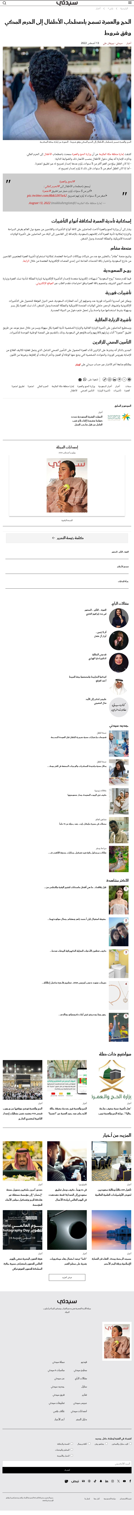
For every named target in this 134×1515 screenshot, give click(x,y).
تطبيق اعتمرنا (18, 386)
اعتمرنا (31, 386)
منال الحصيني (100, 703)
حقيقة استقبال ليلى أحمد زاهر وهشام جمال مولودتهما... (77, 919)
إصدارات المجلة (67, 447)
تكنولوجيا (83, 1185)
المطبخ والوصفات (62, 1450)
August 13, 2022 (39, 203)
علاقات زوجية (100, 791)
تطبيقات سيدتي (57, 1403)
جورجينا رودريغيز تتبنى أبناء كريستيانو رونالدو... (82, 1015)
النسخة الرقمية (67, 520)
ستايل (84, 1386)
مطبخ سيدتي (80, 1370)
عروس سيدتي (80, 1403)
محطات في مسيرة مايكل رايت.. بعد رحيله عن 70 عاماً (82, 824)
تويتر (78, 364)
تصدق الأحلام (123, 566)
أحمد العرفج (101, 681)
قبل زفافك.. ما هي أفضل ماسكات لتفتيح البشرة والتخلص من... (75, 887)
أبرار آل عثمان (100, 636)
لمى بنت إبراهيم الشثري (96, 614)
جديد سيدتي (119, 726)
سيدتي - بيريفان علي (113, 43)
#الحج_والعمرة (67, 181)
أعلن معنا (97, 1498)
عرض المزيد (67, 1278)
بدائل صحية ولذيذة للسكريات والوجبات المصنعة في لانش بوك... (76, 766)
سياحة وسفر (101, 848)
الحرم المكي (42, 386)
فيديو (84, 1362)
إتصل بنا (87, 1498)
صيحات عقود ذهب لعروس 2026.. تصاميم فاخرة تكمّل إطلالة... (74, 983)
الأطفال (48, 154)
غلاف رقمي (59, 1411)
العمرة (127, 391)
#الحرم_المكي (52, 186)
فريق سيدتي (59, 1394)
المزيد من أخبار (117, 1135)
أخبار (128, 43)
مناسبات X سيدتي (56, 1370)
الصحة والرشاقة (63, 1444)
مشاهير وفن (99, 1444)
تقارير (84, 1394)
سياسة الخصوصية (110, 1498)
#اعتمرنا (46, 191)
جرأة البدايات (123, 581)
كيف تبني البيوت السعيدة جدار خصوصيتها (87, 795)
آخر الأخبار (59, 1419)
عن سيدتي (59, 1378)
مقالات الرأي (120, 604)
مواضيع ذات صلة (115, 1054)
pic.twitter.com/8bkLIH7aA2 (47, 196)
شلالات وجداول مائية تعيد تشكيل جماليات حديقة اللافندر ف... (77, 853)
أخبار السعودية (105, 386)
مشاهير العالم (101, 820)
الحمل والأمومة (63, 1456)
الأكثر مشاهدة (117, 881)
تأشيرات (117, 391)
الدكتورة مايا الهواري (97, 658)
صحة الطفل (101, 733)
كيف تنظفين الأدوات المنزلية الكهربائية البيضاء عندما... (78, 951)
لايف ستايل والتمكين (120, 1444)
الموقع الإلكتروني (45, 283)
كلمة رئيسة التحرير (70, 538)
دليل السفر (81, 1419)
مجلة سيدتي (58, 1362)
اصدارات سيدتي (79, 1411)
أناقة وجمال (82, 1444)
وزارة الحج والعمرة (82, 154)
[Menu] (130, 3)
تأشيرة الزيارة (104, 391)
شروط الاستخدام (126, 1498)
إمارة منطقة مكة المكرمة (111, 154)
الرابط (26, 261)
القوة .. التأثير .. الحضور (120, 552)
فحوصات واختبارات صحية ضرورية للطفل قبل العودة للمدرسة (78, 737)
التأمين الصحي (87, 391)
